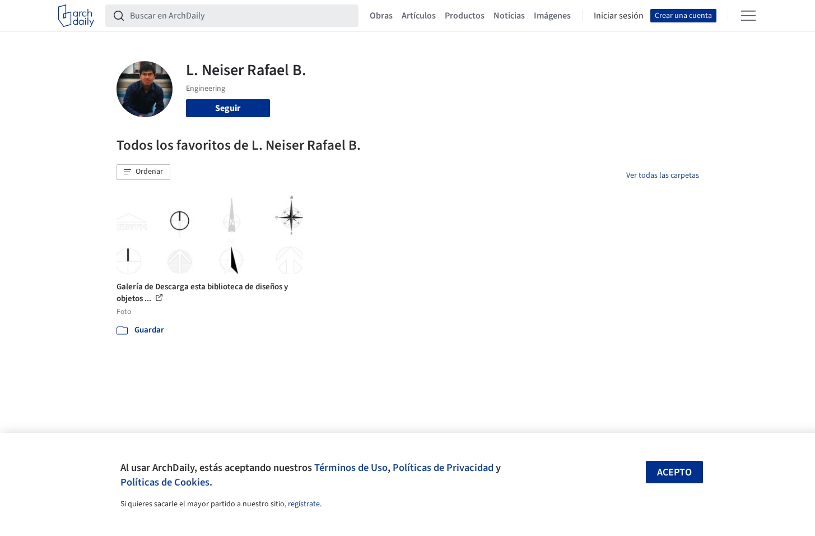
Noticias (509, 16)
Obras (381, 16)
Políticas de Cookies (164, 482)
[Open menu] (748, 16)
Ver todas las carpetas (662, 175)
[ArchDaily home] (76, 15)
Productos (465, 16)
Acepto (674, 472)
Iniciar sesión (619, 16)
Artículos (419, 16)
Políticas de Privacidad (443, 467)
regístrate (304, 504)
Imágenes (552, 16)
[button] (143, 172)
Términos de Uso (351, 467)
